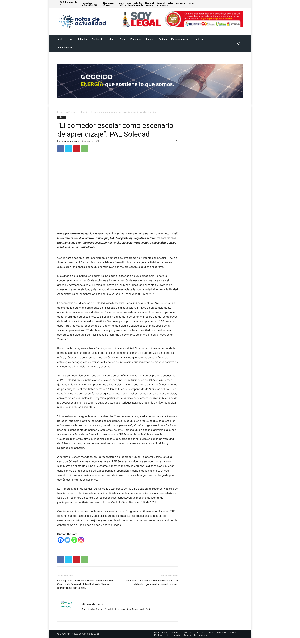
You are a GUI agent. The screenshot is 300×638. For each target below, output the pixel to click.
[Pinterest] (76, 148)
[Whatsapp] (74, 540)
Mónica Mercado (70, 141)
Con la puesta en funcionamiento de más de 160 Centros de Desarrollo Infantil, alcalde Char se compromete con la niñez (85, 584)
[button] (239, 43)
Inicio (59, 112)
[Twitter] (232, 4)
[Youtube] (241, 4)
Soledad (83, 112)
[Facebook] (224, 4)
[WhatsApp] (84, 148)
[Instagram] (228, 4)
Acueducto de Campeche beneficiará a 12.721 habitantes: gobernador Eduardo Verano (152, 582)
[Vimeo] (236, 4)
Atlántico (70, 112)
